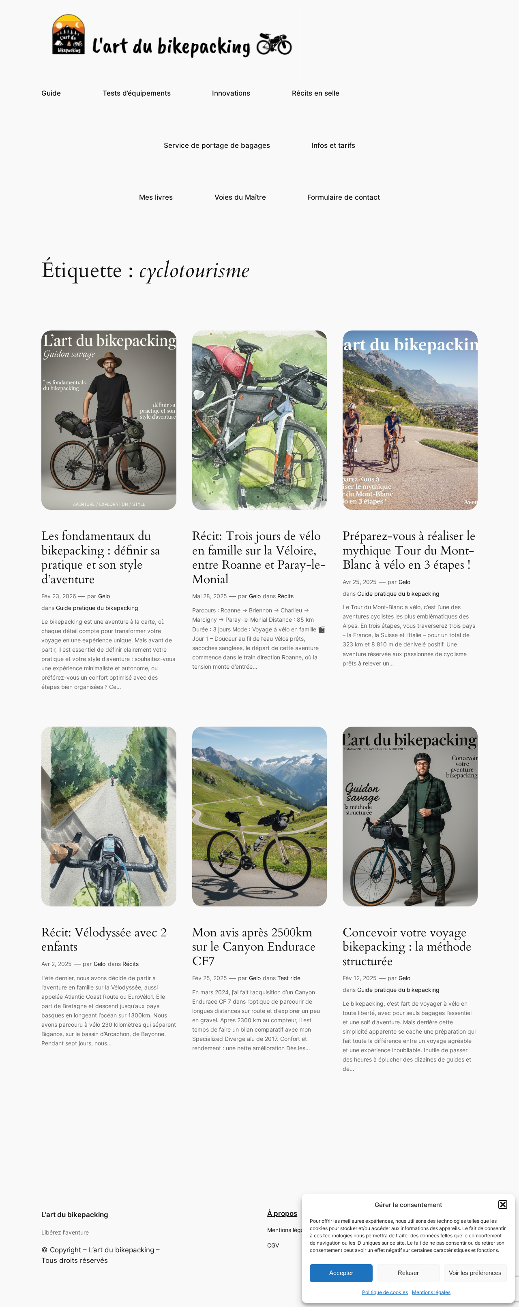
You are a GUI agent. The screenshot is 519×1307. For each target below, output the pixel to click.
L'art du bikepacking (74, 1215)
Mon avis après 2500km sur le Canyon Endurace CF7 (254, 947)
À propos (282, 1213)
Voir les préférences (475, 1272)
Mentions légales (431, 1292)
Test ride (288, 977)
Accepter (341, 1272)
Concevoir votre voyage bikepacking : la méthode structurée (407, 947)
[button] (503, 1204)
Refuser (408, 1272)
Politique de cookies (385, 1292)
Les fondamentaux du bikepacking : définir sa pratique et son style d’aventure (100, 558)
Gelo (104, 596)
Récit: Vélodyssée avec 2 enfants (104, 940)
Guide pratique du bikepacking (97, 607)
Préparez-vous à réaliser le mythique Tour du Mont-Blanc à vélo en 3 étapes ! (409, 551)
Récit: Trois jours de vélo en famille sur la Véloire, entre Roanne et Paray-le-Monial (259, 558)
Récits (285, 596)
